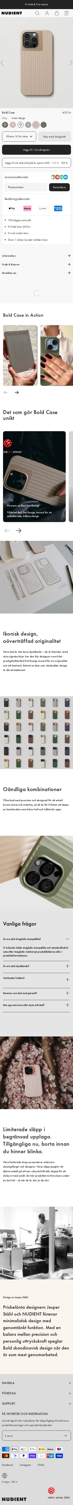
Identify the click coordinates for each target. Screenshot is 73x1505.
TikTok (41, 1465)
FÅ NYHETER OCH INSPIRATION (25, 1414)
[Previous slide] (5, 392)
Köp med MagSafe (54, 136)
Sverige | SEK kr (9, 1481)
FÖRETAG (9, 1393)
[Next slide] (16, 392)
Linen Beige (13, 125)
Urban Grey (28, 125)
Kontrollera (59, 187)
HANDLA (8, 1383)
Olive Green (5, 125)
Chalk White (20, 125)
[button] (37, 13)
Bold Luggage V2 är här (37, 4)
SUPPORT (8, 1404)
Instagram (25, 1465)
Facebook (7, 1465)
